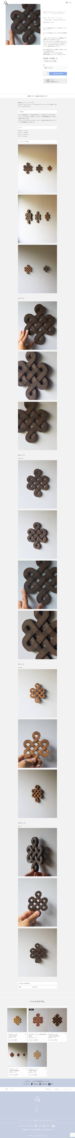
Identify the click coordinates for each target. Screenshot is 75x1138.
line (52, 1084)
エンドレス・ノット (61, 12)
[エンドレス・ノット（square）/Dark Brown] (57, 1020)
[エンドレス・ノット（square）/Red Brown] (17, 1055)
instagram (44, 1084)
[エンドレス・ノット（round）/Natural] (37, 1055)
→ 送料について (49, 80)
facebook (35, 1084)
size (44, 65)
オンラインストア (51, 12)
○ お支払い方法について (52, 81)
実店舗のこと (48, 1089)
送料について (31, 96)
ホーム (20, 1120)
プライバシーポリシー (28, 1120)
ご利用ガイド (57, 1089)
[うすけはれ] (6, 3)
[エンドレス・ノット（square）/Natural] (17, 1020)
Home (44, 12)
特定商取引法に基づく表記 (39, 1120)
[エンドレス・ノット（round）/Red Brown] (38, 1020)
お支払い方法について (41, 96)
